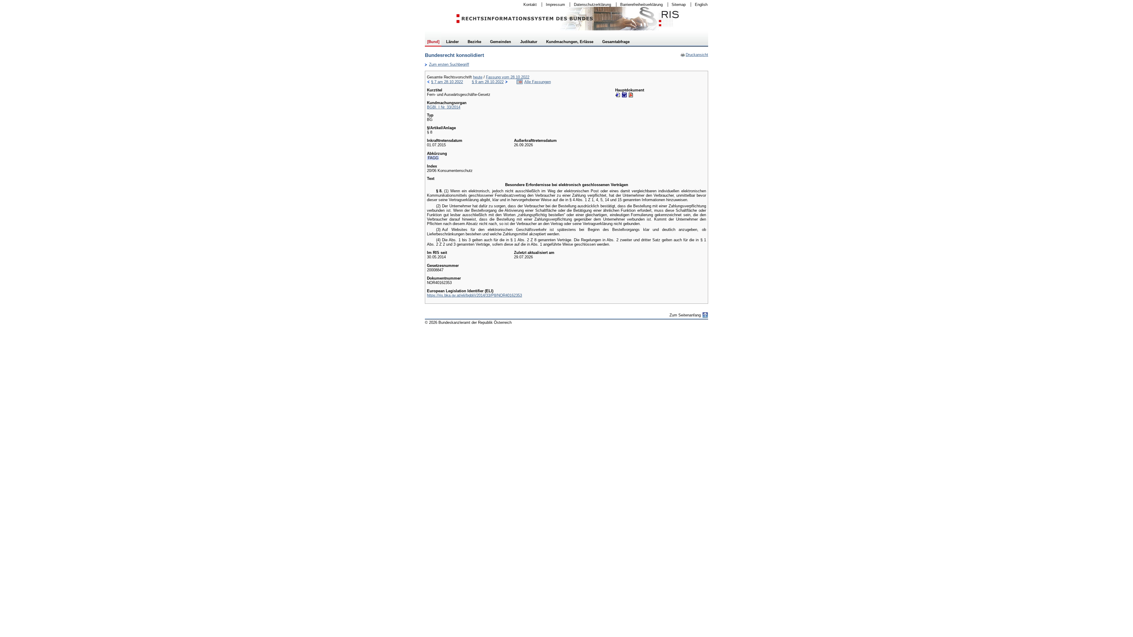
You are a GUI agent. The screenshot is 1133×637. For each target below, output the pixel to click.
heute (477, 77)
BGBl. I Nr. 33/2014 (443, 107)
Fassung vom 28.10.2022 (507, 77)
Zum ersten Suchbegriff (447, 64)
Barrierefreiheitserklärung (639, 4)
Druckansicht (694, 54)
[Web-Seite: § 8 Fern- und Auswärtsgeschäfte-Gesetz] (617, 95)
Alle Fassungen (537, 82)
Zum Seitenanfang (685, 315)
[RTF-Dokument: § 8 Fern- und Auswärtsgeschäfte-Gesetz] (624, 95)
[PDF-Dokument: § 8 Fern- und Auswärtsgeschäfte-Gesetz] (630, 95)
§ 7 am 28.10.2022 (447, 82)
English (701, 4)
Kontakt (528, 4)
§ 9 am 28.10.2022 (488, 82)
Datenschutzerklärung (590, 4)
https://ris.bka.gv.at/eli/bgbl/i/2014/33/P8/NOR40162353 (474, 295)
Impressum (553, 4)
